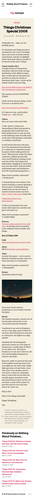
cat (25, 410)
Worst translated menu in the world (16, 242)
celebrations (9, 412)
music (16, 416)
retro (6, 421)
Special (17, 22)
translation (8, 423)
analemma (14, 410)
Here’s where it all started (12, 194)
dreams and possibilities (19, 249)
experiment (8, 414)
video (14, 423)
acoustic (7, 410)
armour (21, 410)
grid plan (16, 414)
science (11, 421)
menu (6, 416)
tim (26, 421)
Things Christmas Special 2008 (17, 29)
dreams (26, 412)
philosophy (8, 418)
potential (20, 418)
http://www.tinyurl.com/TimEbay (15, 108)
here (9, 115)
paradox (28, 416)
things (22, 421)
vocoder (19, 423)
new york (22, 416)
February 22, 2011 (24, 36)
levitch (28, 414)
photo (14, 418)
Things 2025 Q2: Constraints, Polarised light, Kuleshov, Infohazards (14, 471)
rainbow (26, 418)
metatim (11, 36)
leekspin (22, 414)
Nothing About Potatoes (17, 4)
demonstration (18, 412)
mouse (11, 416)
